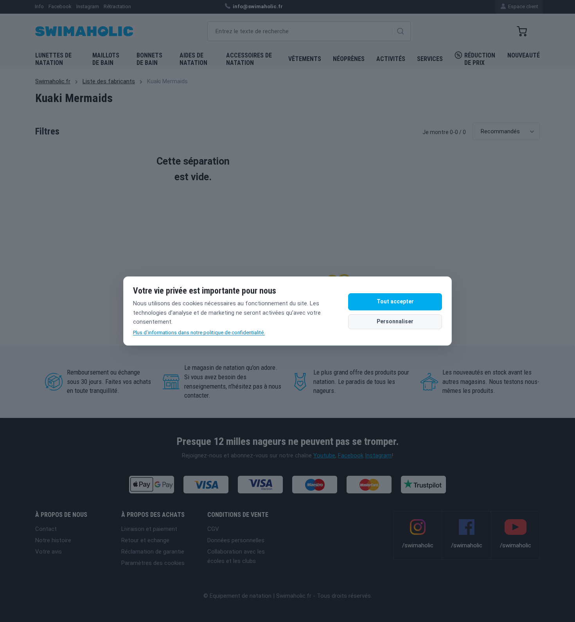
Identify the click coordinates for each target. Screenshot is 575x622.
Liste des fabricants (109, 81)
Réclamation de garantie (152, 551)
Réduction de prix (479, 59)
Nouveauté (523, 55)
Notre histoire (53, 540)
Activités (390, 59)
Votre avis (48, 551)
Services (430, 59)
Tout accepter (395, 301)
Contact (46, 528)
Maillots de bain (105, 59)
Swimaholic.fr (52, 81)
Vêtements (304, 59)
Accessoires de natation (249, 59)
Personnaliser (395, 321)
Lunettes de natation (53, 59)
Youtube (324, 455)
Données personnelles (235, 540)
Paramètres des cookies (153, 562)
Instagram (378, 455)
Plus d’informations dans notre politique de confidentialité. (199, 332)
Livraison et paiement (149, 528)
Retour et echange (145, 540)
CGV (213, 528)
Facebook (350, 455)
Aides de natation (193, 59)
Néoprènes (349, 59)
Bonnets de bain (149, 59)
